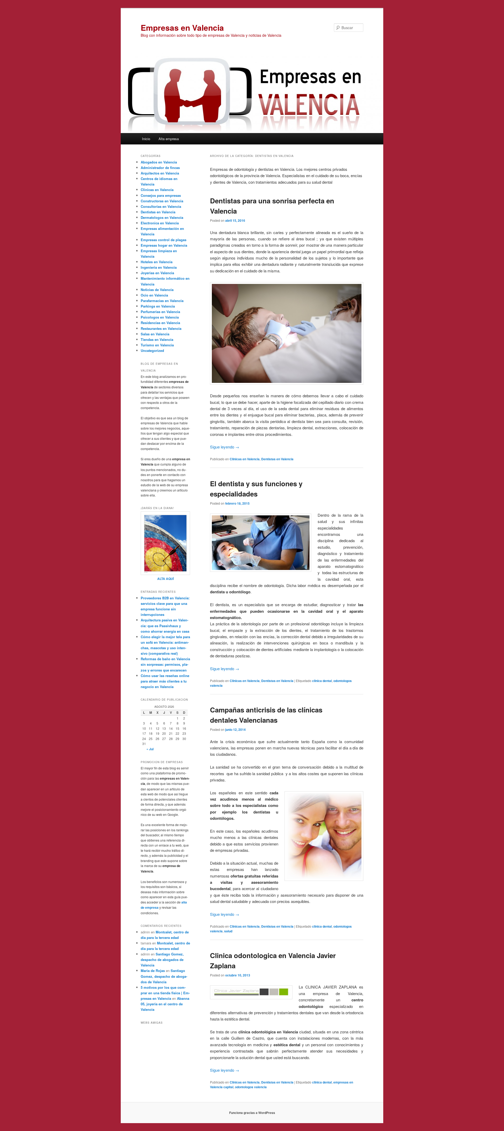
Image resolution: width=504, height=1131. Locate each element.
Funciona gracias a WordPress (252, 1112)
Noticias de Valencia (157, 289)
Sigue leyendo (224, 447)
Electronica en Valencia (160, 222)
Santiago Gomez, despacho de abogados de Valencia (162, 960)
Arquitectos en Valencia (160, 173)
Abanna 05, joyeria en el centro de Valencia (165, 1004)
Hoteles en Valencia (156, 261)
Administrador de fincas (160, 167)
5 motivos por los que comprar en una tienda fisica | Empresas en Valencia (165, 993)
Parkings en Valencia (158, 306)
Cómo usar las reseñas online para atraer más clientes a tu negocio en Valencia (165, 681)
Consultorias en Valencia (161, 206)
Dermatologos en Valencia (162, 217)
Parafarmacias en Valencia (162, 300)
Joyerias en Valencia (157, 272)
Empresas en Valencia (182, 27)
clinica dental (322, 680)
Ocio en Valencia (154, 295)
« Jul (150, 749)
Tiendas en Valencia (157, 339)
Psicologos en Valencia (160, 317)
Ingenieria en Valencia (159, 267)
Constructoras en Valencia (162, 200)
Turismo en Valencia (157, 344)
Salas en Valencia (155, 333)
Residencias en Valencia (160, 322)
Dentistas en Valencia (277, 459)
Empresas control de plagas (163, 239)
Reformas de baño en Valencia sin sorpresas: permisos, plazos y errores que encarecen (165, 664)
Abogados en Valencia (159, 162)
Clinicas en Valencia (245, 459)
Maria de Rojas (153, 970)
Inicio (146, 138)
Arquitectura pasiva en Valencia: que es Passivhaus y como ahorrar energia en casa (165, 625)
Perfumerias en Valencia (160, 311)
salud (228, 931)
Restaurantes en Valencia (161, 328)
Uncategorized (152, 350)
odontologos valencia (251, 1087)
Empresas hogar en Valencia (164, 245)
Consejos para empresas (161, 195)
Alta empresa (169, 138)
